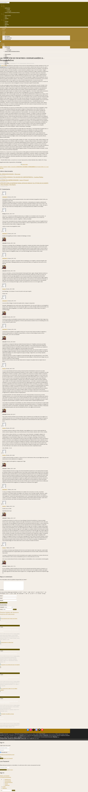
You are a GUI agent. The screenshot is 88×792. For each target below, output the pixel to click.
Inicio (3, 5)
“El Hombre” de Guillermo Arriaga (9, 721)
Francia (18, 735)
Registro (3, 34)
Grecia (6, 711)
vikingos (37, 738)
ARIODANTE (4, 197)
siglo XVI (28, 738)
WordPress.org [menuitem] (8, 779)
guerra (25, 735)
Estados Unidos (7, 735)
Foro (6, 26)
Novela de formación (8, 684)
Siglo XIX (23, 738)
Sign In (11, 769)
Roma (55, 736)
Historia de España (52, 735)
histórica (58, 735)
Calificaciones (7, 8)
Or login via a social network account (7, 754)
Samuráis (3, 685)
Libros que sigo (8, 39)
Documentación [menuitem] (8, 781)
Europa (11, 735)
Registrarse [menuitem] (4, 788)
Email (1, 598)
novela (20, 736)
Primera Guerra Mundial (47, 736)
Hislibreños (4, 20)
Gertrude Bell (11, 660)
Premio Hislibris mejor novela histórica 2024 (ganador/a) (9, 708)
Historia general (23, 63)
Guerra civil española (33, 735)
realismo (10, 726)
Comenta (2, 589)
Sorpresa (1, 732)
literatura (12, 736)
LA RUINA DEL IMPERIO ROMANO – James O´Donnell (14, 180)
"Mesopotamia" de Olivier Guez (8, 653)
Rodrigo (1, 63)
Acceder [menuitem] (4, 786)
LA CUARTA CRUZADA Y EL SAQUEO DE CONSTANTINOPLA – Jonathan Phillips (21, 177)
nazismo (16, 736)
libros (8, 736)
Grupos (6, 23)
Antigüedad (2, 711)
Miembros (7, 24)
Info (3, 14)
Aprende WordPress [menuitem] (9, 782)
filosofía (15, 735)
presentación (37, 736)
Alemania (17, 733)
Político (1, 660)
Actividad (6, 21)
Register (5, 758)
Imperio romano (65, 735)
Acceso (3, 33)
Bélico (5, 638)
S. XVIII (8, 639)
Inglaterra (4, 639)
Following (4, 31)
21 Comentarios (12, 63)
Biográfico (15, 659)
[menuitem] (45, 790)
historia (45, 735)
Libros (3, 6)
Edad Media (42, 733)
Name (1, 595)
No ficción (9, 11)
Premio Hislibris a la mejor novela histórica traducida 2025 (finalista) (10, 657)
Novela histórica (26, 736)
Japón (17, 684)
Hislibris (41, 735)
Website (1, 600)
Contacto (6, 18)
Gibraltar (14, 638)
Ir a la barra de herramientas (5, 777)
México (6, 726)
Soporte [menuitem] (6, 783)
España (11, 638)
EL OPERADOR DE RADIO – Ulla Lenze (10, 174)
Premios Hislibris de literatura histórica (12, 12)
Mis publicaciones (8, 37)
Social (1, 726)
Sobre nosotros (8, 15)
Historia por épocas (30, 63)
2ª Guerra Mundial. (4, 733)
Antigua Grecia (24, 733)
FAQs (6, 17)
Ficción (8, 9)
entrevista (66, 734)
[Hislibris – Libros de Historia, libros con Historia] (9, 41)
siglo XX (32, 738)
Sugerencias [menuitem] (7, 785)
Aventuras (2, 638)
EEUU (56, 733)
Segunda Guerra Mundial (10, 738)
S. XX (4, 661)
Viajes (4, 660)
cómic (37, 733)
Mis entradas (7, 36)
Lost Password (10, 758)
